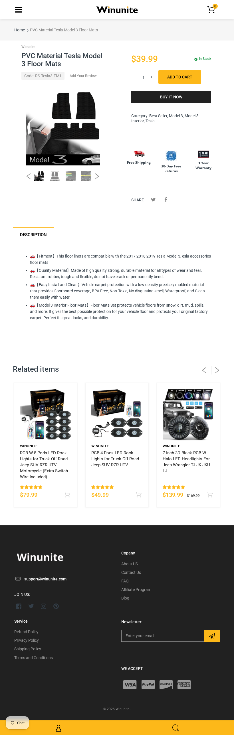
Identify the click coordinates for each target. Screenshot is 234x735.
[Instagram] (43, 606)
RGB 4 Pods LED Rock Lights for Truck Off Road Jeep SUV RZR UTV (115, 458)
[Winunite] (117, 9)
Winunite (28, 47)
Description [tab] (33, 234)
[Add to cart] (66, 495)
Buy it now (171, 97)
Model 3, (176, 116)
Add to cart (179, 77)
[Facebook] (165, 199)
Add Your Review (83, 76)
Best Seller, (158, 116)
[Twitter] (153, 199)
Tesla (150, 121)
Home (19, 30)
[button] (31, 487)
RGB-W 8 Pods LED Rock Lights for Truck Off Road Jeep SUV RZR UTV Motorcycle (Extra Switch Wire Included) (44, 464)
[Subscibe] (212, 636)
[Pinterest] (56, 606)
